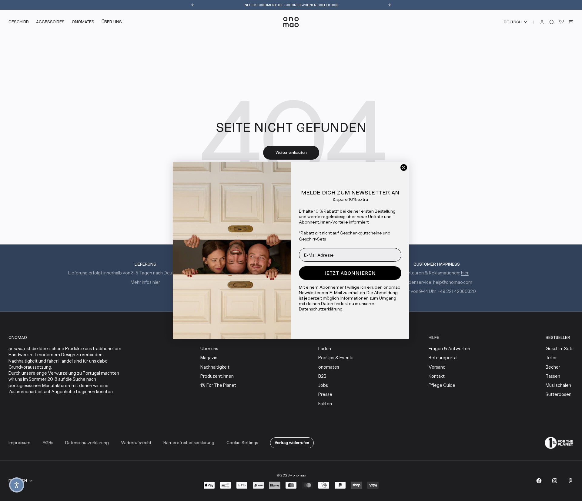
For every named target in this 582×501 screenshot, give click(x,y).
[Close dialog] (404, 167)
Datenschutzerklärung (321, 309)
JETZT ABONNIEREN (350, 273)
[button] (16, 485)
